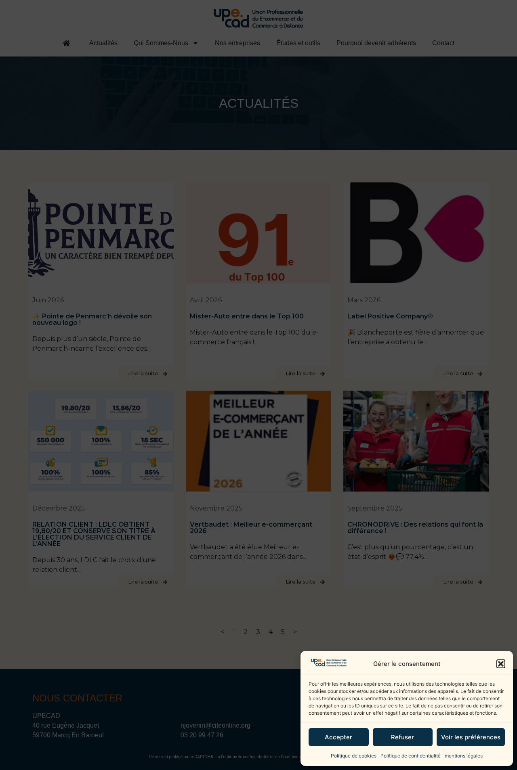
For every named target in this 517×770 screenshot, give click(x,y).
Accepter (338, 737)
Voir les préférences (470, 737)
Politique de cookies (353, 756)
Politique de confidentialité (410, 756)
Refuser (402, 737)
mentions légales (464, 756)
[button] (501, 664)
